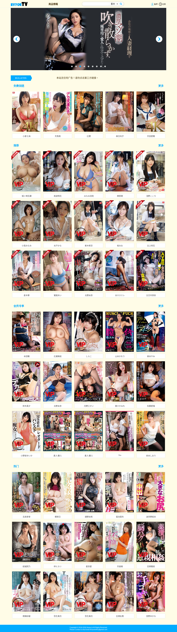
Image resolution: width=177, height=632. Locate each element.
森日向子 (120, 136)
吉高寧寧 (26, 517)
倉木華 (27, 295)
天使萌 (120, 566)
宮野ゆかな (151, 616)
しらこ (89, 356)
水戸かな (58, 246)
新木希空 (89, 246)
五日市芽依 (151, 295)
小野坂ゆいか (26, 456)
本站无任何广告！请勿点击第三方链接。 (40, 78)
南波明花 (58, 196)
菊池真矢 (120, 517)
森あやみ (151, 356)
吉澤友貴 (120, 616)
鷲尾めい (58, 295)
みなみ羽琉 (89, 196)
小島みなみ (26, 246)
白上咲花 (151, 246)
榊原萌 (120, 196)
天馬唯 (58, 136)
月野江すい (89, 406)
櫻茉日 (58, 517)
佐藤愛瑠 (151, 406)
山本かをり (120, 356)
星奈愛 (89, 566)
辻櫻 (89, 136)
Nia (119, 455)
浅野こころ (151, 196)
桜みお (120, 246)
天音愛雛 (151, 136)
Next (160, 39)
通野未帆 (89, 517)
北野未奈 (89, 295)
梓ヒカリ (58, 566)
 (162, 85)
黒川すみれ (120, 406)
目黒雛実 (151, 566)
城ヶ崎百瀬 (26, 196)
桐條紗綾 (26, 616)
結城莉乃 (26, 566)
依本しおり (151, 456)
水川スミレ (120, 295)
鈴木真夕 (26, 406)
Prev (17, 39)
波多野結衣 (151, 517)
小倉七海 (26, 136)
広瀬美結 (58, 356)
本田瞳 (27, 356)
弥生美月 (58, 616)
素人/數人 (58, 456)
